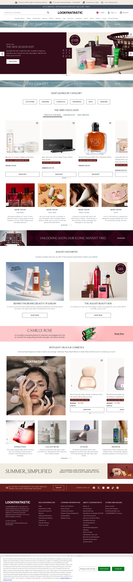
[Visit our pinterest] (117, 487)
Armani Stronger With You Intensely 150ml (95, 157)
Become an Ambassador (91, 537)
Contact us (42, 520)
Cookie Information (67, 511)
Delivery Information (45, 516)
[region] (66, 569)
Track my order (44, 525)
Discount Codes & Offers (91, 518)
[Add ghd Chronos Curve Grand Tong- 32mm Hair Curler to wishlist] (73, 123)
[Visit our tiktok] (112, 487)
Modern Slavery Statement (69, 513)
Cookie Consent (11, 521)
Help (40, 506)
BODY (91, 102)
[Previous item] (7, 149)
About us (86, 506)
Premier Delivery (44, 523)
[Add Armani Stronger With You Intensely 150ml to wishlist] (110, 123)
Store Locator (110, 506)
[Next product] (122, 385)
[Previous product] (71, 385)
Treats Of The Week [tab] (52, 115)
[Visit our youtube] (108, 487)
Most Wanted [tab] (83, 115)
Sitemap (86, 530)
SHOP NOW (13, 61)
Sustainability (65, 516)
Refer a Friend (87, 532)
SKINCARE (104, 102)
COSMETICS (61, 102)
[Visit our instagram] (103, 487)
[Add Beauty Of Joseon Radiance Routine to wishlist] (37, 123)
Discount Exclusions (45, 511)
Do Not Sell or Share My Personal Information (16, 524)
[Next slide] (131, 54)
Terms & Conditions (67, 506)
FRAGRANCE (77, 102)
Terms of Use (7, 580)
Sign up (58, 488)
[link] (112, 13)
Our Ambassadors (89, 523)
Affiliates (86, 525)
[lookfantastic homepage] (70, 12)
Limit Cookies (104, 569)
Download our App (45, 508)
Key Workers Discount (90, 534)
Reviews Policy (65, 518)
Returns (41, 513)
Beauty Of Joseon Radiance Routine (20, 157)
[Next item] (126, 149)
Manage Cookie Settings (87, 569)
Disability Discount (89, 520)
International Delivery (45, 518)
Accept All (118, 569)
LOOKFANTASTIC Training (113, 513)
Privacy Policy (65, 508)
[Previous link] (7, 204)
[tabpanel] (67, 149)
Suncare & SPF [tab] (69, 115)
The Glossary (87, 508)
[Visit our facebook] (94, 487)
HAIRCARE (45, 102)
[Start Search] (48, 12)
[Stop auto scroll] (131, 34)
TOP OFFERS (29, 102)
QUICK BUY (22, 174)
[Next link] (126, 204)
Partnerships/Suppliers (90, 527)
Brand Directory (88, 511)
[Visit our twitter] (98, 487)
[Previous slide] (2, 54)
